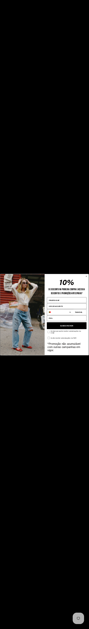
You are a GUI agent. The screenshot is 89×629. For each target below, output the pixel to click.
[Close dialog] (86, 276)
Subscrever (66, 326)
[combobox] (60, 312)
